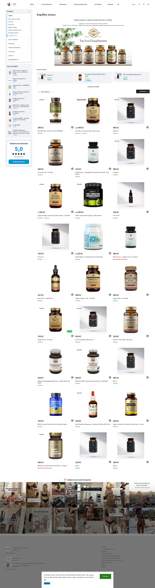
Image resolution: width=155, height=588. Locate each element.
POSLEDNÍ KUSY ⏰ (13, 60)
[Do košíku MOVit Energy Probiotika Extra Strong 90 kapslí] (72, 421)
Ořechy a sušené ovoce (14, 30)
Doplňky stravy (12, 36)
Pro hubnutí (11, 52)
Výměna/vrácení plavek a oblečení (110, 558)
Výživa (10, 16)
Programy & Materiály (14, 48)
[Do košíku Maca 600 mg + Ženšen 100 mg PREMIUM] (72, 128)
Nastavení (47, 583)
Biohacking (11, 44)
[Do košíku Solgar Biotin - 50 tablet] (72, 337)
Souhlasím (105, 576)
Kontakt (103, 547)
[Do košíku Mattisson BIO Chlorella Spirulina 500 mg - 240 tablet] (110, 378)
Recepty (104, 567)
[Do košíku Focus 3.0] (72, 254)
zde (45, 580)
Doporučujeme (45, 92)
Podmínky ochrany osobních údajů (110, 556)
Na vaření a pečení (13, 33)
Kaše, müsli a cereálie (14, 19)
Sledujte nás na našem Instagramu (79, 480)
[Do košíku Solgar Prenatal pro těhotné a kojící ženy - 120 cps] (148, 421)
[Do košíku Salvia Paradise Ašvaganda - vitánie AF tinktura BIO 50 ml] (110, 421)
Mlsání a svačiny (12, 27)
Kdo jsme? (104, 551)
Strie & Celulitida (13, 40)
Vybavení (10, 56)
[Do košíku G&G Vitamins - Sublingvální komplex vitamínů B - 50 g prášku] (110, 170)
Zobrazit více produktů (93, 86)
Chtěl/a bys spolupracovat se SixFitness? (112, 560)
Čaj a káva (11, 25)
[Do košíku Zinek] (110, 463)
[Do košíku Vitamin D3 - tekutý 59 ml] (72, 296)
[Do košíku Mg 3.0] (148, 378)
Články (103, 565)
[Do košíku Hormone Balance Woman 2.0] (110, 337)
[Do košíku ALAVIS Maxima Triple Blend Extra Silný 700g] (110, 254)
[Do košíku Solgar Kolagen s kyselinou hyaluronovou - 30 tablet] (72, 213)
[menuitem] (34, 4)
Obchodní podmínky (107, 554)
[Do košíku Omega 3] (148, 170)
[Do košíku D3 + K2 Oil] (148, 213)
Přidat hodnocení (19, 162)
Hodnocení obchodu (107, 563)
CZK (133, 4)
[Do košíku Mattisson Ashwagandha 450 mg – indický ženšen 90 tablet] (72, 378)
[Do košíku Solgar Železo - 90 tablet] (148, 296)
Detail (108, 128)
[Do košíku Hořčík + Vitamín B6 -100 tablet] (148, 337)
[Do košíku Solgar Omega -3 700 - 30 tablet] (110, 296)
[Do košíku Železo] (148, 463)
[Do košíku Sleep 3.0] (148, 128)
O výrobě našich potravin (108, 549)
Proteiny (10, 22)
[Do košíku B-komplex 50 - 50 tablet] (72, 170)
